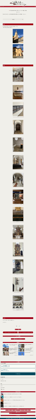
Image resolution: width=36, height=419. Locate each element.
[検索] (22, 6)
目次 (13, 19)
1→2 (14, 410)
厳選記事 (22, 410)
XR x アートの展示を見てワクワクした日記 (10, 332)
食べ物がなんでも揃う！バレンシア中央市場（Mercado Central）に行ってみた (14, 400)
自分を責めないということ (7, 403)
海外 (20, 329)
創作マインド (18, 410)
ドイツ (17, 329)
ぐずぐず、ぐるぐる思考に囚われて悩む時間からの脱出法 (26, 332)
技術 (26, 410)
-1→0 (7, 410)
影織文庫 (9, 418)
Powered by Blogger (22, 418)
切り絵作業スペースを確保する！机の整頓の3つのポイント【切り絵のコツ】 (14, 406)
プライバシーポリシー (27, 418)
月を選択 (10, 413)
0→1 (11, 410)
